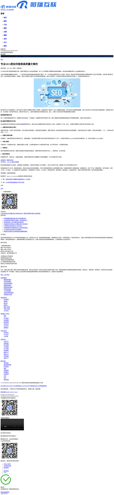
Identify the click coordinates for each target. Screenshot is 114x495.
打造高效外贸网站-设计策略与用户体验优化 (16, 224)
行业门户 (6, 341)
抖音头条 (6, 324)
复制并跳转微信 (5, 492)
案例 (5, 28)
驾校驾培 (6, 366)
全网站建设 (4, 278)
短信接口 (6, 332)
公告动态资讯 (4, 213)
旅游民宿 (6, 379)
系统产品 (3, 339)
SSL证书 (6, 334)
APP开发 (6, 310)
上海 (5, 274)
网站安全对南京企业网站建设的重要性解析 (15, 231)
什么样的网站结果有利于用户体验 (15, 182)
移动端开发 (4, 297)
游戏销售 (6, 350)
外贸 (5, 376)
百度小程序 (7, 308)
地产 (5, 377)
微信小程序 (7, 307)
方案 (5, 31)
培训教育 (6, 374)
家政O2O (6, 354)
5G (13, 392)
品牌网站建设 (7, 285)
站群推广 (6, 327)
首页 (5, 17)
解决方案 (3, 361)
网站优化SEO (19, 213)
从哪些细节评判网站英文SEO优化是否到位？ (16, 227)
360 (11, 392)
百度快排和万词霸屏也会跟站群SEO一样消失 (18, 179)
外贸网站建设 (7, 281)
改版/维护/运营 (8, 294)
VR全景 (6, 336)
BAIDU (8, 392)
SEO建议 (12, 162)
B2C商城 (6, 348)
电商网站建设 (7, 289)
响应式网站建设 (8, 283)
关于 (5, 42)
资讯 (5, 39)
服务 (5, 21)
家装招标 (6, 343)
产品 (5, 24)
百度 (21, 124)
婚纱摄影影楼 (7, 364)
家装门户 (6, 358)
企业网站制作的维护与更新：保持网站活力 (15, 220)
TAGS (16, 392)
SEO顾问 (6, 318)
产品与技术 (4, 330)
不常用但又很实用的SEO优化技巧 (13, 226)
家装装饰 (6, 370)
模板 (5, 35)
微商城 (5, 305)
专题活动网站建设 (9, 292)
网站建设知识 (12, 213)
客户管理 (6, 345)
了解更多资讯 (9, 160)
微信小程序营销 (36, 213)
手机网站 (6, 299)
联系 (5, 46)
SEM (5, 316)
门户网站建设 (7, 291)
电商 (5, 368)
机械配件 (6, 372)
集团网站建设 (7, 279)
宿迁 (8, 274)
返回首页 (3, 160)
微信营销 (6, 322)
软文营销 (6, 320)
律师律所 (6, 363)
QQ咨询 (3, 441)
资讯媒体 (6, 356)
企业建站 (6, 347)
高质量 (17, 162)
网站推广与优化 (5, 313)
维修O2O (6, 352)
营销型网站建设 (8, 287)
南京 (2, 274)
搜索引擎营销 (27, 213)
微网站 (5, 301)
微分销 (5, 303)
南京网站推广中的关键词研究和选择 (14, 222)
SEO (76, 71)
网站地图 (3, 392)
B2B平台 (6, 325)
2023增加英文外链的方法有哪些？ (13, 229)
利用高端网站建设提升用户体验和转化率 (15, 218)
